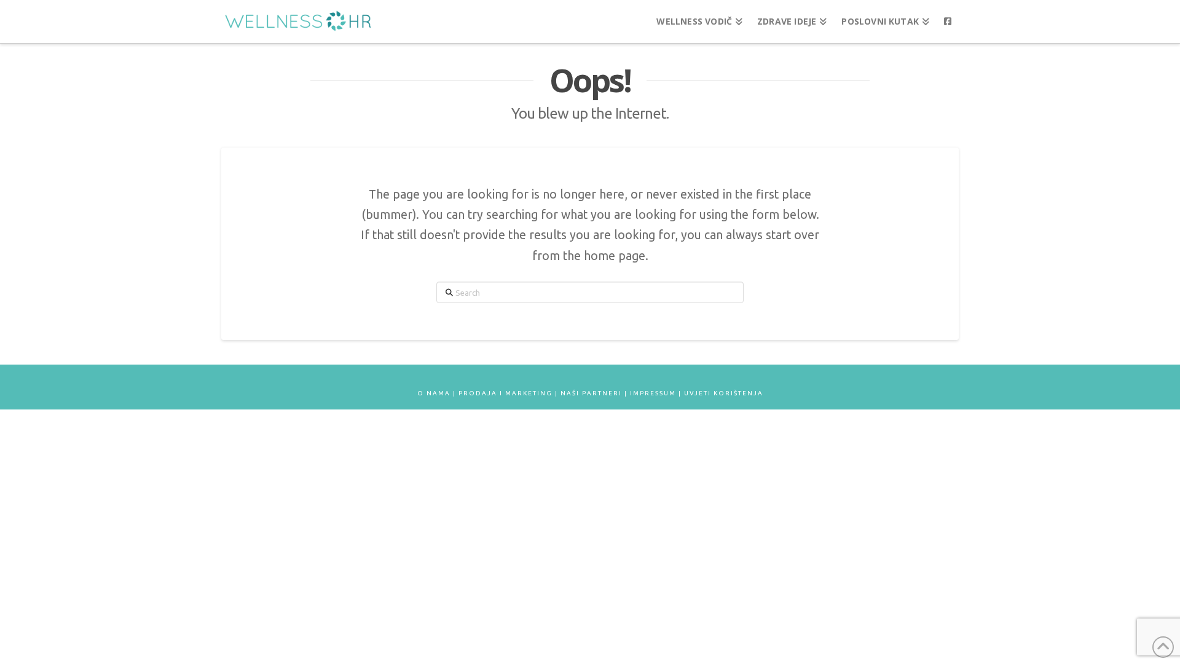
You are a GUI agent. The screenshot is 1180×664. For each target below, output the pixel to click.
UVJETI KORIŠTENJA (723, 393)
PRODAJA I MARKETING (505, 393)
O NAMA (433, 393)
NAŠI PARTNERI (591, 393)
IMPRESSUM (653, 393)
